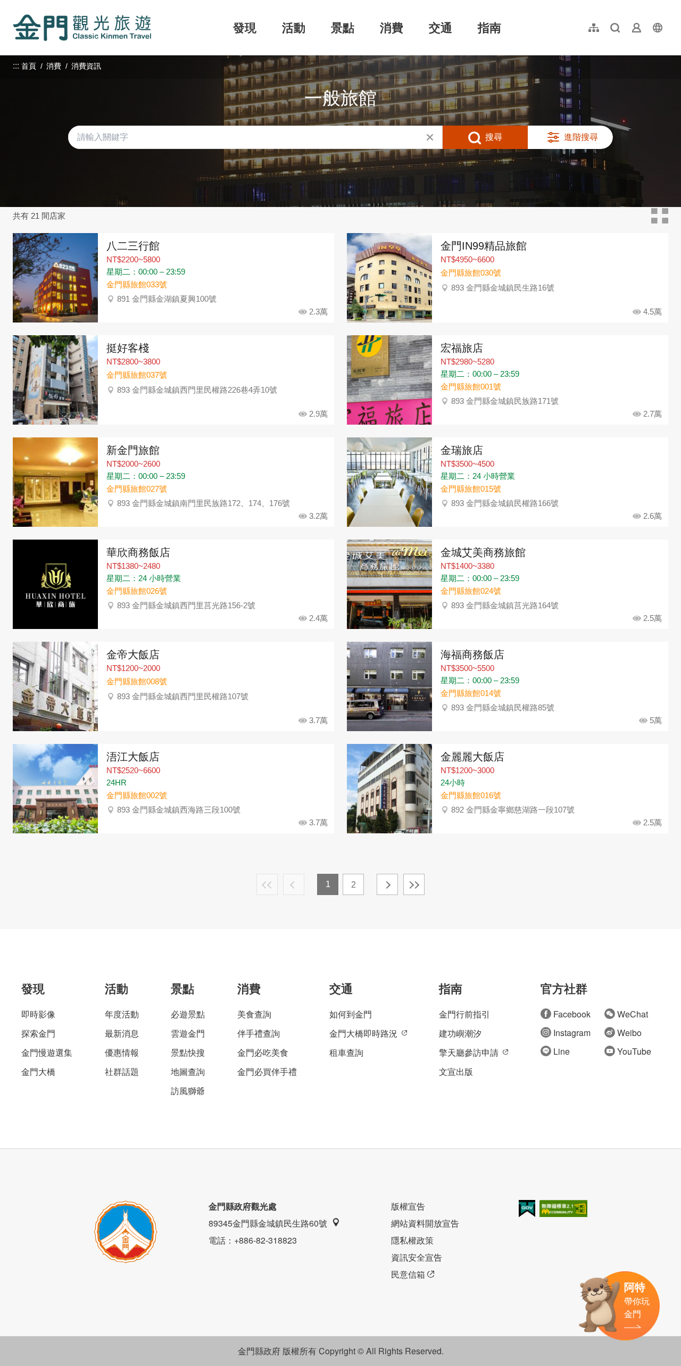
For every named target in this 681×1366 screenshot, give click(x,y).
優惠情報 (122, 1052)
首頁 (28, 66)
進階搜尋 (581, 137)
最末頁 (414, 884)
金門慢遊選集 (46, 1052)
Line (561, 1051)
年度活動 (122, 1014)
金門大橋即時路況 (363, 1033)
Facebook (572, 1014)
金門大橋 (38, 1071)
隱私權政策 (412, 1240)
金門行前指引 (464, 1014)
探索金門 (38, 1033)
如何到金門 (350, 1014)
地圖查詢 (188, 1071)
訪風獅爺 (188, 1090)
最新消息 (122, 1033)
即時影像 (38, 1014)
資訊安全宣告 (416, 1257)
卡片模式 (659, 216)
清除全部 (430, 137)
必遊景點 (188, 1014)
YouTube (634, 1051)
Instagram (572, 1032)
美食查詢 (254, 1014)
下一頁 (387, 884)
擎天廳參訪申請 (469, 1052)
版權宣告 (408, 1206)
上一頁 (293, 884)
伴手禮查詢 (258, 1033)
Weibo (629, 1032)
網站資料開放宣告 (425, 1223)
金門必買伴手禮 (267, 1071)
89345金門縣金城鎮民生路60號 (268, 1223)
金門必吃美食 (262, 1052)
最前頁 (267, 884)
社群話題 (122, 1071)
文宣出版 (456, 1071)
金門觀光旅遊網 (82, 27)
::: (16, 6)
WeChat (632, 1014)
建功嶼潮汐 (460, 1033)
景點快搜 (188, 1052)
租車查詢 (346, 1052)
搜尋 (493, 137)
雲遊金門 (188, 1033)
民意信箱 (408, 1274)
